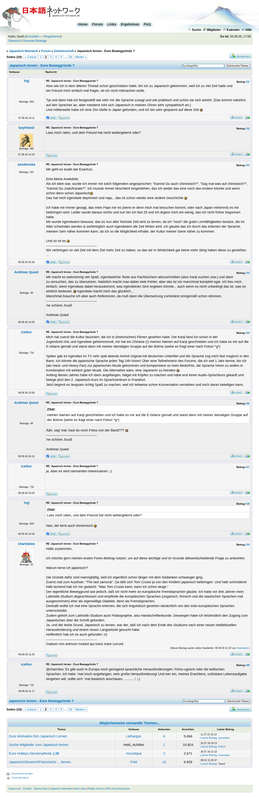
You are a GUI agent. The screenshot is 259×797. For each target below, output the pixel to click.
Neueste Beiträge (35, 40)
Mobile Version (96, 788)
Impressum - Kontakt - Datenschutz (28, 788)
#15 (248, 333)
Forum (97, 24)
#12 (248, 128)
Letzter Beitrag (209, 737)
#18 (248, 503)
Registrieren (52, 36)
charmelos (26, 544)
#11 (248, 81)
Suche (196, 29)
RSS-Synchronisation (118, 788)
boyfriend (26, 128)
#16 (248, 403)
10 (164, 762)
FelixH (221, 746)
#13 (248, 165)
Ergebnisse (130, 24)
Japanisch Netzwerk (23, 51)
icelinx (26, 332)
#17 (248, 467)
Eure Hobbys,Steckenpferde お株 (34, 753)
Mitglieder (214, 29)
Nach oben (80, 788)
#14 (248, 273)
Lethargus (133, 736)
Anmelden (32, 36)
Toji (26, 81)
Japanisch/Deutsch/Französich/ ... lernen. (40, 762)
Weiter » (80, 57)
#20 (248, 665)
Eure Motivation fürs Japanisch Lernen (38, 736)
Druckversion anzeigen (22, 773)
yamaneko (224, 737)
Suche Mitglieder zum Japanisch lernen (38, 745)
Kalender (233, 29)
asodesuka (26, 164)
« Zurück (30, 57)
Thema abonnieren (20, 778)
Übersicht (14, 40)
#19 (248, 544)
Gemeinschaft (64, 51)
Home (83, 24)
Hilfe (248, 29)
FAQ (147, 24)
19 (70, 57)
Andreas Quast (26, 272)
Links (111, 24)
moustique (134, 753)
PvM (133, 762)
